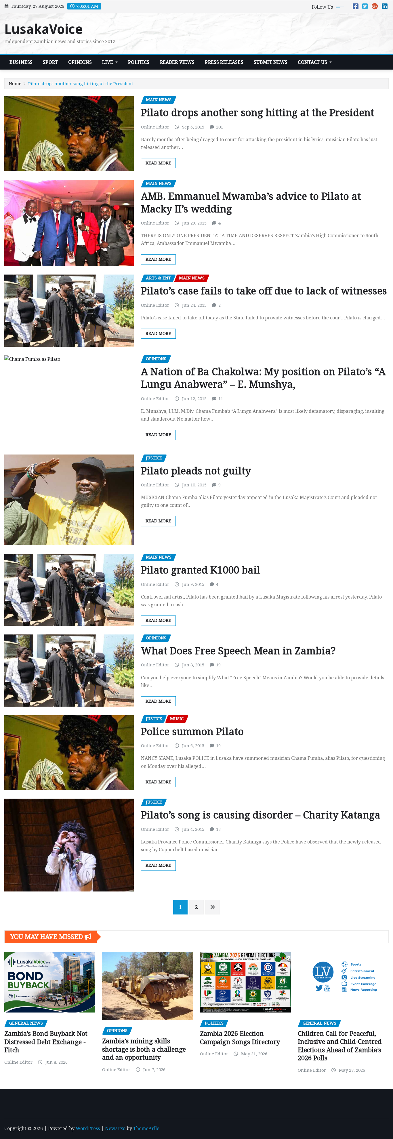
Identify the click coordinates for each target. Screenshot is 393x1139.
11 (220, 398)
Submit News (271, 62)
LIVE (108, 62)
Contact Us (313, 62)
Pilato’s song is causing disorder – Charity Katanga (260, 815)
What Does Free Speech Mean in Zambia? (238, 651)
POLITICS (138, 62)
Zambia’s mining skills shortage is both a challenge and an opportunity (144, 1049)
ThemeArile (146, 1128)
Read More (158, 163)
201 (219, 127)
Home (15, 83)
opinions (80, 62)
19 (218, 665)
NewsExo (115, 1128)
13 (218, 829)
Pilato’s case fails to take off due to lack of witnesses (264, 291)
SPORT (50, 62)
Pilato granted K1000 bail (200, 570)
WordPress (88, 1128)
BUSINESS (21, 62)
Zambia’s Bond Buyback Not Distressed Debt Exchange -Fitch (45, 1042)
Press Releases (224, 62)
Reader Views (177, 62)
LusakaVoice (43, 29)
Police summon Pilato (192, 731)
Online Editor (155, 127)
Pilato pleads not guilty (196, 471)
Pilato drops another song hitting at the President (80, 83)
